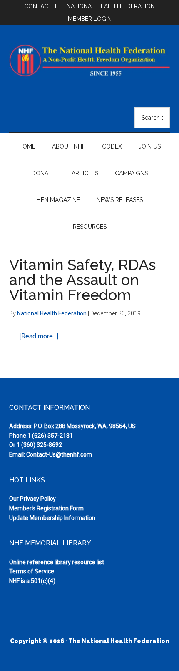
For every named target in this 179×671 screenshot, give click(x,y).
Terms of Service (31, 571)
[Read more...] (39, 336)
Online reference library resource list (56, 562)
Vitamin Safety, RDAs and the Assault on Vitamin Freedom (82, 279)
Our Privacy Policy (32, 498)
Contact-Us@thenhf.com (59, 454)
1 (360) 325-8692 (39, 444)
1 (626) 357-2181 (50, 435)
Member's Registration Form (46, 508)
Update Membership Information (52, 518)
